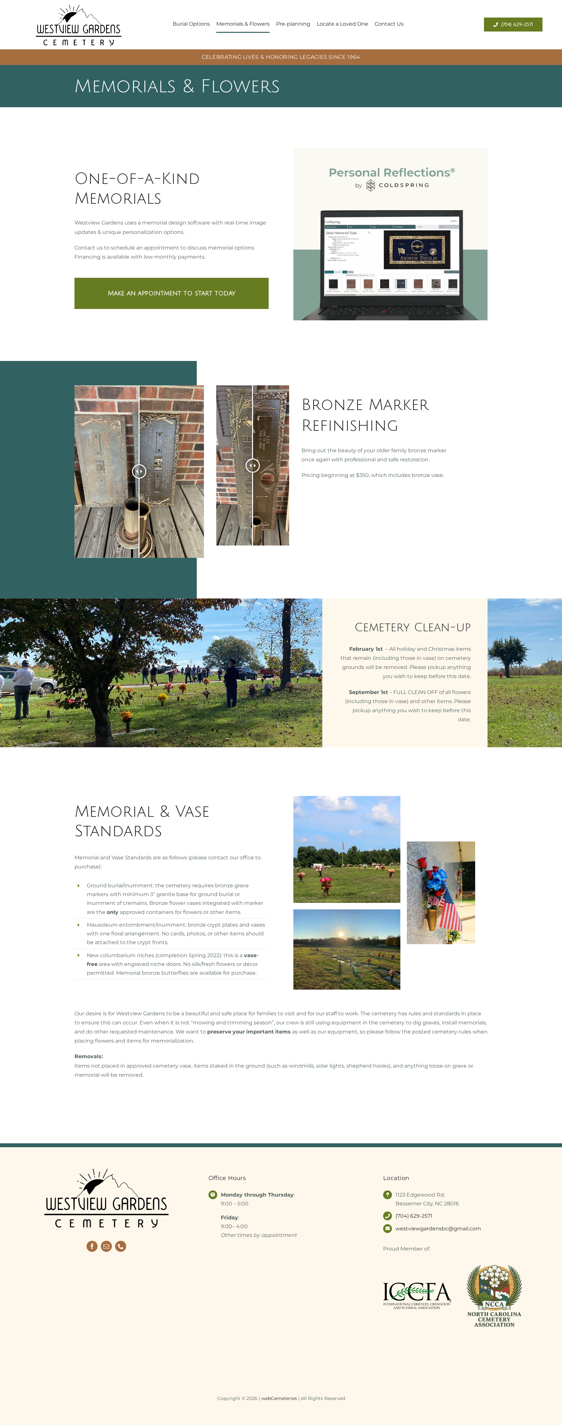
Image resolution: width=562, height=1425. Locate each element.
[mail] (106, 1246)
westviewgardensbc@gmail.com (438, 1229)
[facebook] (92, 1246)
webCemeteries (279, 1398)
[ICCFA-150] (417, 1285)
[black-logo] (78, 4)
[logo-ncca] (494, 1264)
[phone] (120, 1246)
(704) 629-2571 (413, 1216)
